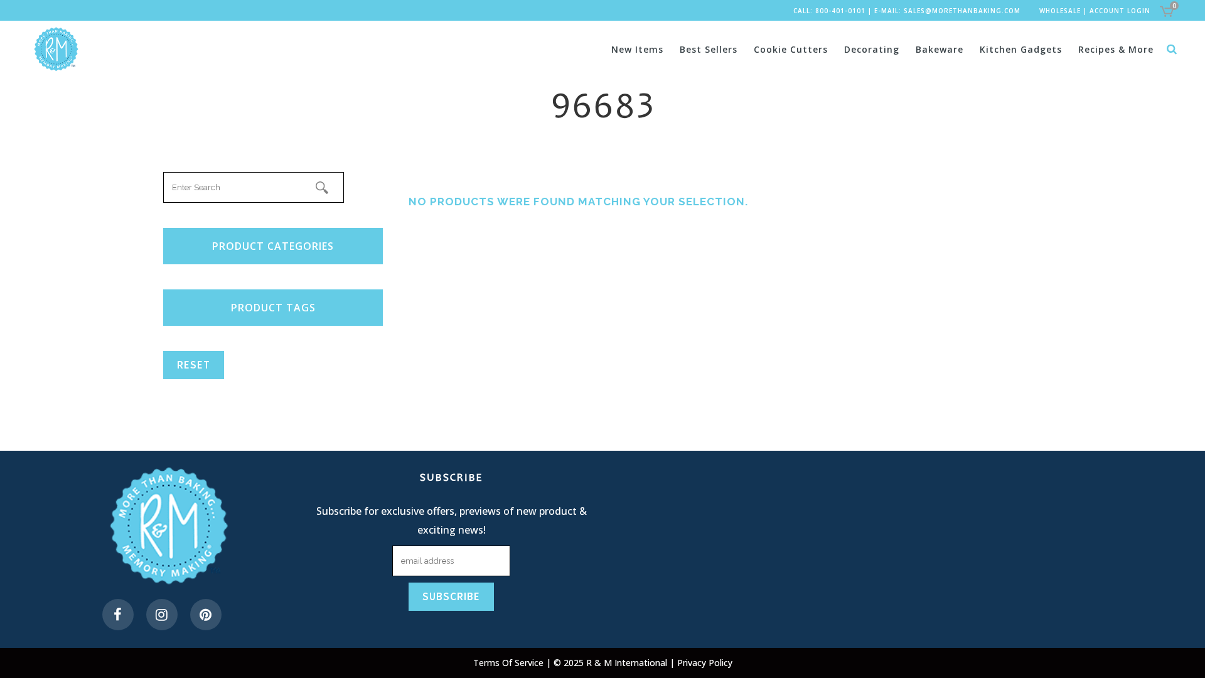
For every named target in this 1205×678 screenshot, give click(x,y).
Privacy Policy (704, 663)
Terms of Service (509, 663)
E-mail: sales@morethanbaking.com (947, 10)
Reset (193, 365)
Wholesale (1060, 10)
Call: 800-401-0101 (829, 10)
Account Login (1120, 10)
